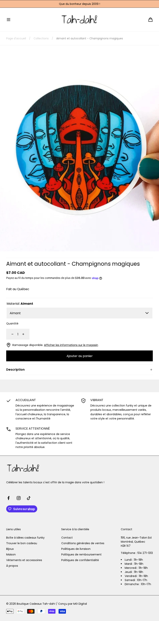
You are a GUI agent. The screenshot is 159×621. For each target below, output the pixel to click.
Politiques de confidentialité (80, 560)
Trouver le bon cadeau (21, 543)
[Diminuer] (10, 334)
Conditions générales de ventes (82, 543)
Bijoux (10, 549)
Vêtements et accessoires (24, 560)
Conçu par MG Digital (72, 604)
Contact (67, 538)
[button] (8, 19)
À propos (12, 566)
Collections (41, 38)
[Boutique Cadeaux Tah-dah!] (80, 19)
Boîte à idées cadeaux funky (25, 538)
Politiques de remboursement (81, 554)
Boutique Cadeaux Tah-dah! (36, 604)
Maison (11, 554)
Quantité (12, 323)
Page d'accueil (16, 38)
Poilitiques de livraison (76, 549)
